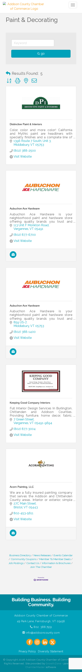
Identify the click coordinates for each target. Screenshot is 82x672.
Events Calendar (63, 555)
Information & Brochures (56, 563)
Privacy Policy (27, 651)
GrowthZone (53, 663)
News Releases (42, 555)
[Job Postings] (13, 257)
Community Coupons (23, 559)
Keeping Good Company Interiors (30, 402)
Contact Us (32, 563)
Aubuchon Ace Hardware (25, 208)
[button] (8, 73)
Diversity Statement (50, 651)
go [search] (43, 53)
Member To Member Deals (55, 559)
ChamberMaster (35, 667)
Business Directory (20, 555)
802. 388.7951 (42, 627)
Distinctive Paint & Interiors (26, 124)
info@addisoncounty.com (42, 632)
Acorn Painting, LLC (22, 486)
